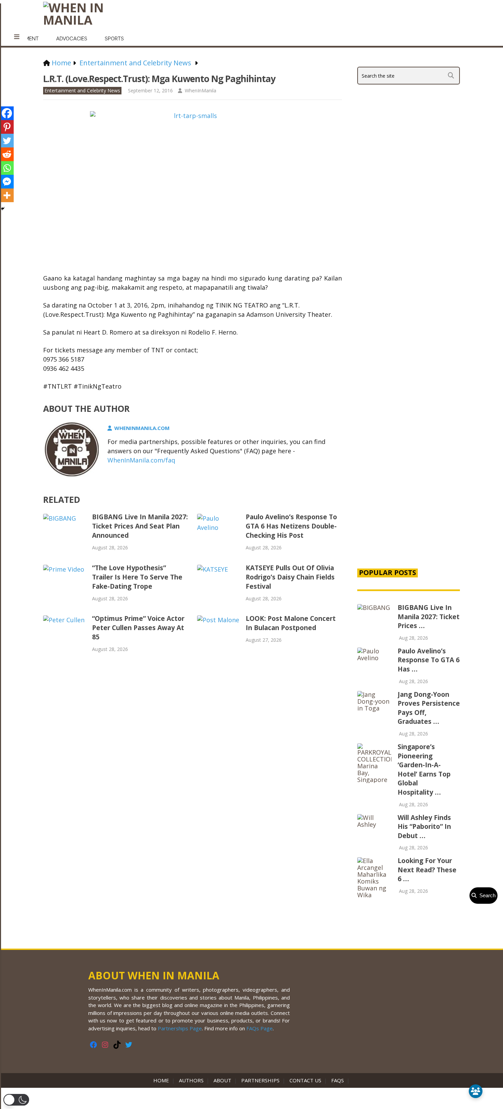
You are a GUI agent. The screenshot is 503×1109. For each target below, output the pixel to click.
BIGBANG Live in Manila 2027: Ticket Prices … (429, 616)
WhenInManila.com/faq (141, 460)
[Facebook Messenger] (7, 181)
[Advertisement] (408, 445)
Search (486, 895)
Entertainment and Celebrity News (82, 90)
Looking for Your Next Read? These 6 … (427, 869)
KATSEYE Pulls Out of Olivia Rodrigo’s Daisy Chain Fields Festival (290, 577)
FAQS (337, 1080)
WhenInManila (200, 90)
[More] (7, 195)
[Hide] (2, 208)
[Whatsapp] (7, 168)
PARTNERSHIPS (260, 1080)
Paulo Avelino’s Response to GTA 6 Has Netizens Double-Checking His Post (291, 526)
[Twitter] (7, 140)
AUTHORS (191, 1080)
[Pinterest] (7, 127)
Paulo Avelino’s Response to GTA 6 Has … (429, 660)
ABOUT (222, 1080)
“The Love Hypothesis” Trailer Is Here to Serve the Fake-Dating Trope (137, 577)
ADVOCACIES (71, 38)
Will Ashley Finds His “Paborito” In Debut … (424, 826)
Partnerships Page (180, 1028)
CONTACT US (305, 1080)
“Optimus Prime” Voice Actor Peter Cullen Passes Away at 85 (138, 627)
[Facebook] (7, 113)
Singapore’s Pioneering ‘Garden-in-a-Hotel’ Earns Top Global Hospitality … (424, 769)
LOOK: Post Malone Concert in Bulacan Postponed (291, 623)
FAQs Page (259, 1028)
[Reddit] (7, 154)
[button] (16, 1100)
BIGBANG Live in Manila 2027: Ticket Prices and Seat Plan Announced (140, 526)
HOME (162, 1080)
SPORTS (114, 38)
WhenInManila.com (142, 428)
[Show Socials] (475, 1091)
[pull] (16, 37)
